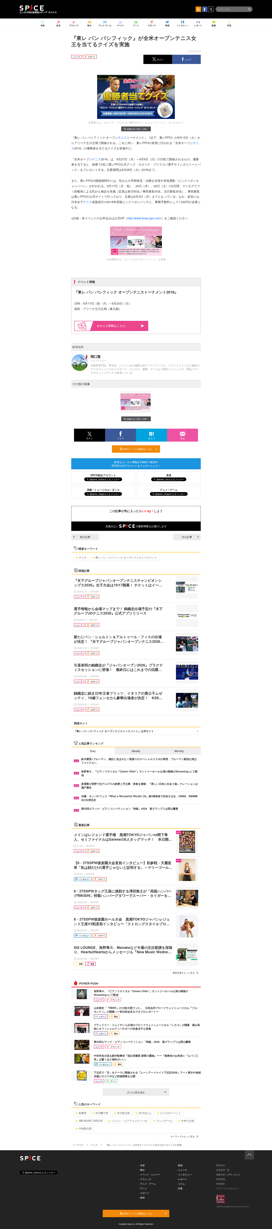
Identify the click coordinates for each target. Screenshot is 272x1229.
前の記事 (85, 537)
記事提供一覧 (222, 1169)
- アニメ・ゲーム (147, 1183)
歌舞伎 (83, 1113)
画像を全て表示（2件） (137, 128)
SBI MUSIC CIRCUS (91, 1120)
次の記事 (187, 537)
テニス (122, 137)
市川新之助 (123, 1113)
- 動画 (180, 1165)
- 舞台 (142, 1169)
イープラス (78, 1144)
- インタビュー (184, 1174)
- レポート (182, 1179)
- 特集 (180, 1188)
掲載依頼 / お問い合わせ (228, 1174)
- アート (143, 1188)
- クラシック (145, 1179)
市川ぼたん (145, 1113)
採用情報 (220, 1179)
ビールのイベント (170, 1113)
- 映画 (142, 1197)
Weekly (136, 751)
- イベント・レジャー (149, 1174)
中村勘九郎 (85, 1128)
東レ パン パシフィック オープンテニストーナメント (126, 557)
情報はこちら (117, 325)
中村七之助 (187, 1120)
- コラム (181, 1183)
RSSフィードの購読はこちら (137, 448)
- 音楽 (142, 1165)
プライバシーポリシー (227, 1188)
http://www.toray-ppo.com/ (144, 218)
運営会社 (220, 1165)
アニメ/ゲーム (164, 1120)
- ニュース (182, 1169)
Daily (93, 751)
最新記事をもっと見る (184, 972)
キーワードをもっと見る (182, 1136)
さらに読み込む (136, 1092)
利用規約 (220, 1183)
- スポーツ (144, 1192)
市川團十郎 (101, 1113)
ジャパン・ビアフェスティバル (129, 1120)
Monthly (179, 751)
